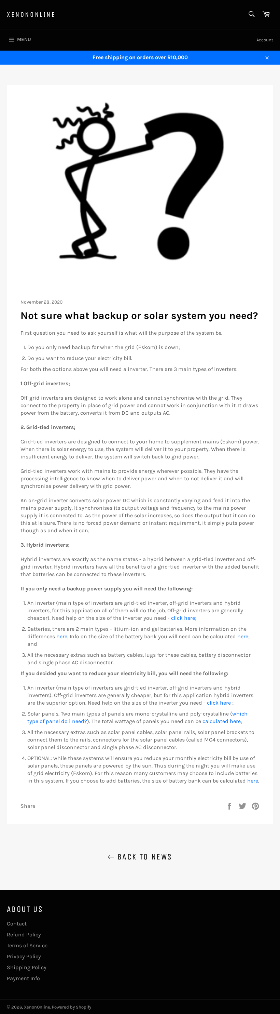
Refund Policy (24, 934)
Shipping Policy (26, 967)
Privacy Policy (24, 956)
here (61, 636)
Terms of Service (27, 945)
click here (183, 618)
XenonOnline (31, 14)
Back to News (143, 857)
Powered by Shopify (71, 1007)
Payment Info (23, 978)
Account (264, 39)
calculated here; (222, 721)
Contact (17, 923)
